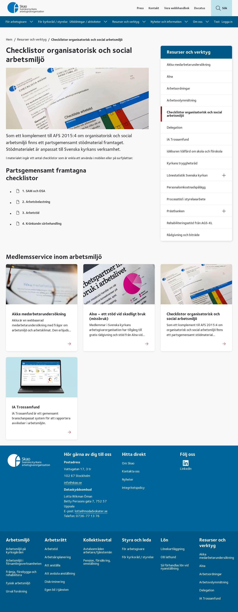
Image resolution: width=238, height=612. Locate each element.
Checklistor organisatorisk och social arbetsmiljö (193, 316)
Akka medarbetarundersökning (39, 314)
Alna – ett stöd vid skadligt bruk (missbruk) (117, 316)
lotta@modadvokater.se (91, 511)
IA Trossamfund (26, 407)
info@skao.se (73, 482)
